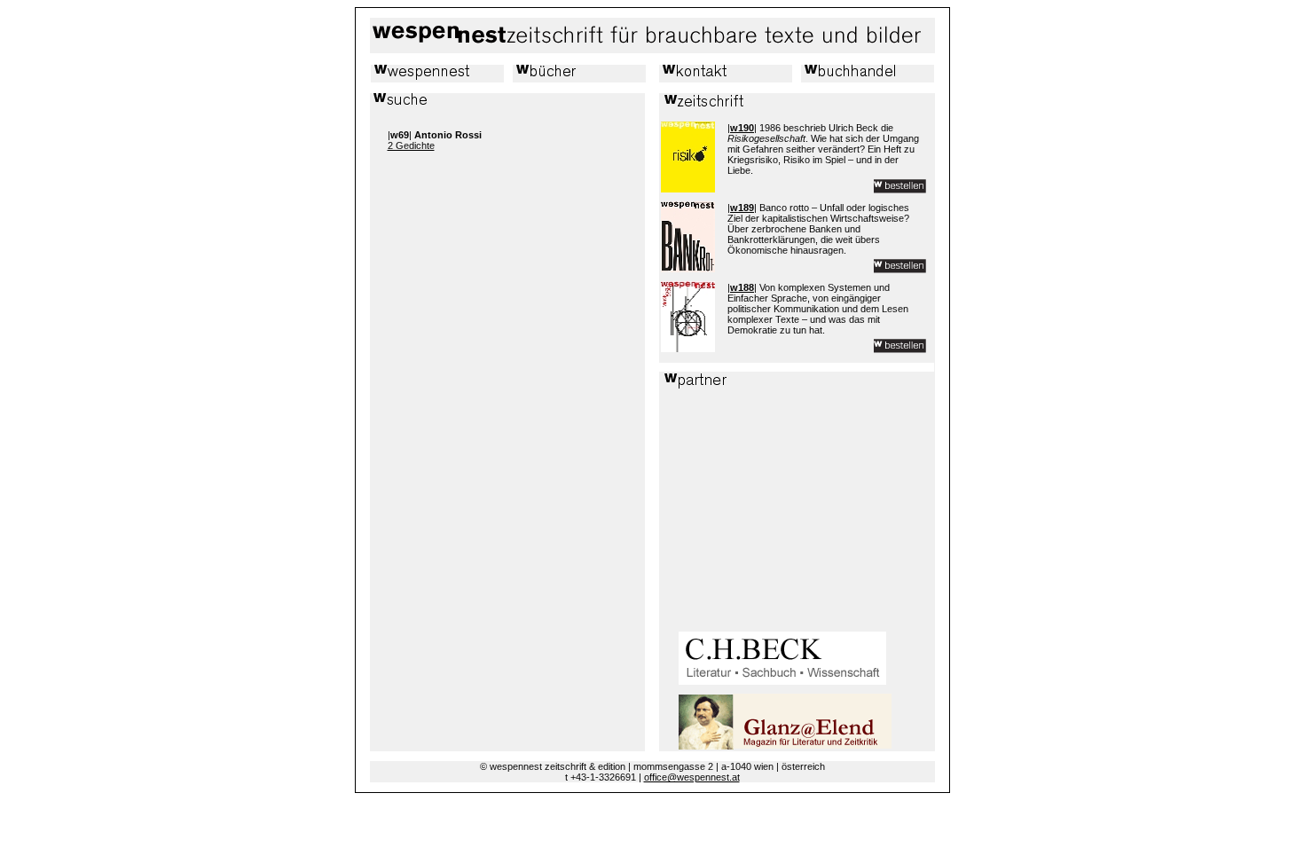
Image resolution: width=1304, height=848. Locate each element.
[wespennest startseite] (649, 49)
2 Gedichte (411, 145)
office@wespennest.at (692, 777)
